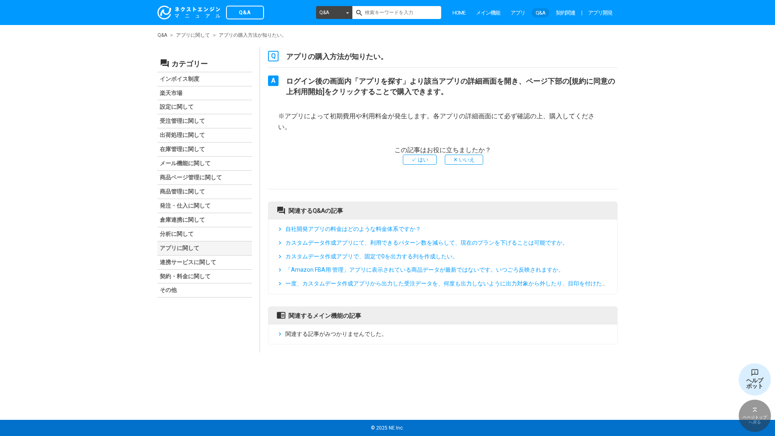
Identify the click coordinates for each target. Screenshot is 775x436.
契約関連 (565, 13)
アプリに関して (193, 35)
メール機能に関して (185, 163)
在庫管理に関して (182, 149)
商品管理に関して (182, 191)
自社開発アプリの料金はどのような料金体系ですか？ (353, 229)
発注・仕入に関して (185, 205)
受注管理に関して (182, 120)
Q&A (324, 12)
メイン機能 (488, 13)
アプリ (518, 13)
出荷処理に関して (182, 135)
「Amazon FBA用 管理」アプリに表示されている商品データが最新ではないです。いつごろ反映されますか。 (424, 269)
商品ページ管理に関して (191, 177)
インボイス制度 (179, 78)
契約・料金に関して (185, 276)
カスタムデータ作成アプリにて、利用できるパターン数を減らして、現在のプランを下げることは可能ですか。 (426, 242)
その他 (168, 290)
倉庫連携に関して (182, 219)
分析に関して (177, 234)
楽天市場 (171, 93)
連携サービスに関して (188, 262)
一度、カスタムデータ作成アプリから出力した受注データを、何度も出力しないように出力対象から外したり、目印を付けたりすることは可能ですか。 (477, 283)
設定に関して (177, 106)
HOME (458, 13)
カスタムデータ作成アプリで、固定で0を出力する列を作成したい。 (371, 256)
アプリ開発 (600, 13)
